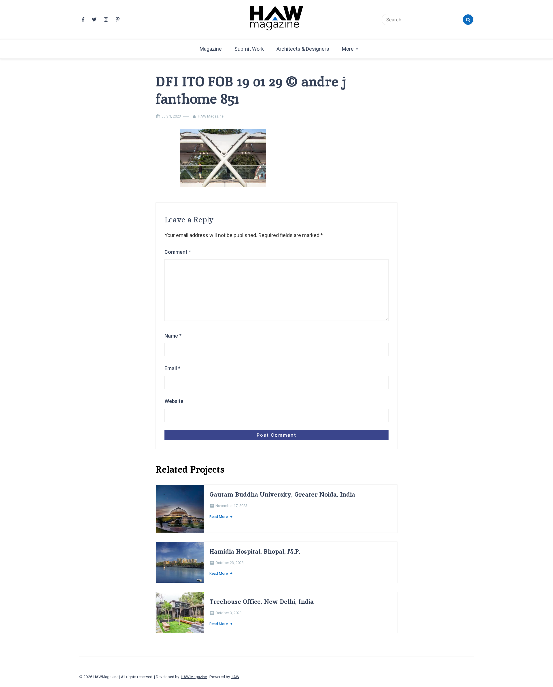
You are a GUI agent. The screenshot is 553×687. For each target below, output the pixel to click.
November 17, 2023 (231, 506)
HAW (235, 676)
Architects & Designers (302, 49)
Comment (177, 252)
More (348, 49)
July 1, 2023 (171, 116)
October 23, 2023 (229, 563)
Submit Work (249, 49)
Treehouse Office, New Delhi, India (261, 601)
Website (173, 401)
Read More (219, 516)
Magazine (211, 49)
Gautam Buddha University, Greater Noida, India (282, 494)
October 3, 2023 (228, 613)
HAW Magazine (211, 116)
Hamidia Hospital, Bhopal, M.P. (254, 551)
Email (172, 368)
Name (172, 336)
